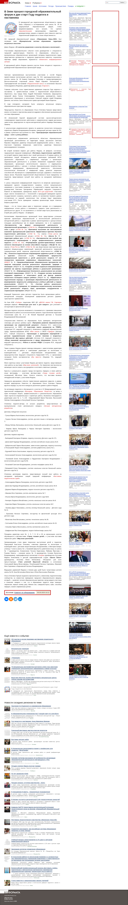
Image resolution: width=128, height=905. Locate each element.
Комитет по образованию (24, 592)
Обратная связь (8, 897)
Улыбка (41, 555)
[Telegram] (15, 599)
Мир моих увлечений (31, 365)
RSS (16, 901)
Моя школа (35, 331)
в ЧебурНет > (80, 6)
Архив (35, 6)
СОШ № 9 (30, 238)
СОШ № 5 (21, 229)
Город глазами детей (51, 373)
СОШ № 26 (30, 247)
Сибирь (18, 302)
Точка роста (53, 234)
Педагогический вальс (36, 83)
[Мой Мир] (20, 599)
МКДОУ (7, 262)
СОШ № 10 (18, 242)
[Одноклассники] (11, 599)
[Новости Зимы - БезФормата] (10, 2)
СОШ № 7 (33, 234)
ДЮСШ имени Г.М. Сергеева (50, 302)
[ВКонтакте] (6, 599)
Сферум (51, 331)
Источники (42, 6)
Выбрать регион (8, 899)
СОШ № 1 (32, 227)
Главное (28, 6)
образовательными (25, 31)
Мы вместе (36, 357)
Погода (51, 6)
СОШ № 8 (40, 236)
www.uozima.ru (11, 36)
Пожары (71, 6)
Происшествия (60, 6)
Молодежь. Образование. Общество (38, 391)
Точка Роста (15, 247)
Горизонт (46, 86)
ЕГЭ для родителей (45, 191)
